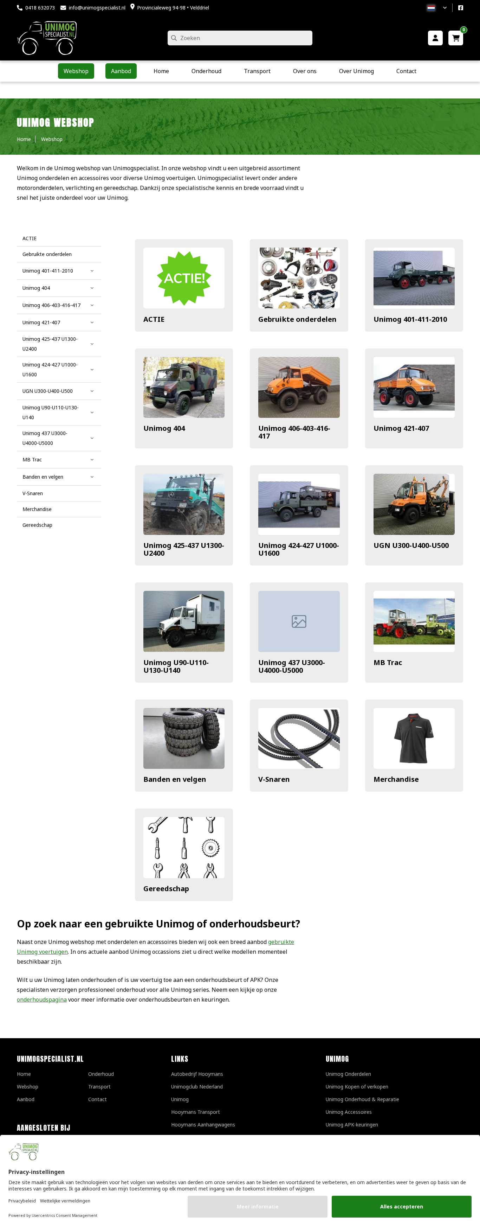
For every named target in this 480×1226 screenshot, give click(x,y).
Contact (97, 1099)
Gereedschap (166, 888)
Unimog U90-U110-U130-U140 (176, 666)
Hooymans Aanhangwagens (203, 1124)
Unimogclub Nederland (197, 1086)
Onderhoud (101, 1074)
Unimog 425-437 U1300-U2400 (183, 549)
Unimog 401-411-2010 (410, 319)
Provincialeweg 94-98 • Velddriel (173, 7)
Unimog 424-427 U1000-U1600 (298, 549)
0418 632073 (40, 7)
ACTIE (153, 319)
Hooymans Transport (195, 1112)
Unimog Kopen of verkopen (357, 1086)
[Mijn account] (435, 38)
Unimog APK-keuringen (352, 1124)
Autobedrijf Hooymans (197, 1074)
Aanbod (25, 1099)
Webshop (27, 1086)
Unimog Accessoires (349, 1112)
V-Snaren (274, 779)
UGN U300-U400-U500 (411, 545)
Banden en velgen (174, 779)
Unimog (180, 1099)
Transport (99, 1086)
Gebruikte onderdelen (297, 319)
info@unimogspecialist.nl (97, 7)
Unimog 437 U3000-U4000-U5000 (291, 666)
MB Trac (388, 662)
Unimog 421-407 (401, 428)
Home (24, 1074)
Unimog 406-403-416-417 (294, 432)
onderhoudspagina (42, 999)
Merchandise (396, 779)
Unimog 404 (164, 428)
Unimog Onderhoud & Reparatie (362, 1099)
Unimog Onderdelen (348, 1074)
